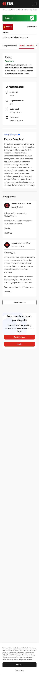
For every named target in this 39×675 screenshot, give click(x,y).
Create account (19, 337)
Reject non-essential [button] (25, 660)
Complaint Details (9, 46)
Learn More (19, 670)
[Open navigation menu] (34, 4)
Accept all (19, 665)
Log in (19, 344)
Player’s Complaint (26, 46)
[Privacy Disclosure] (19, 134)
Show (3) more (19, 302)
